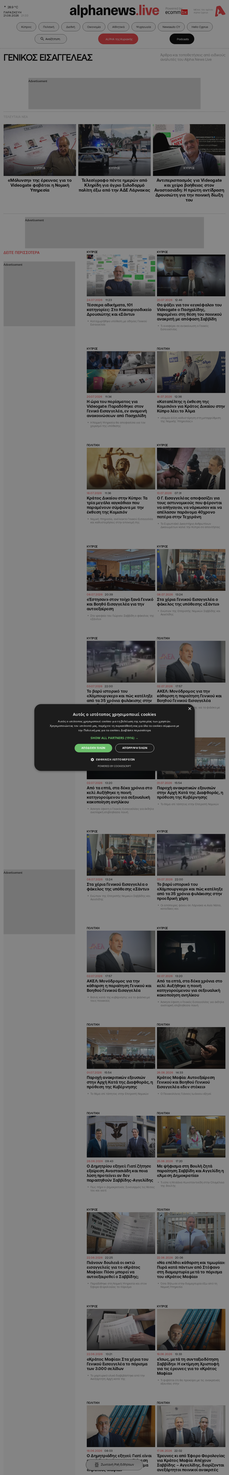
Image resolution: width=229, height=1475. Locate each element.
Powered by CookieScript (114, 766)
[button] (114, 738)
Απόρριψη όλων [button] (134, 748)
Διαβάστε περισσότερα (136, 730)
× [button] (189, 708)
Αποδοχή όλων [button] (93, 748)
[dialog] (114, 737)
